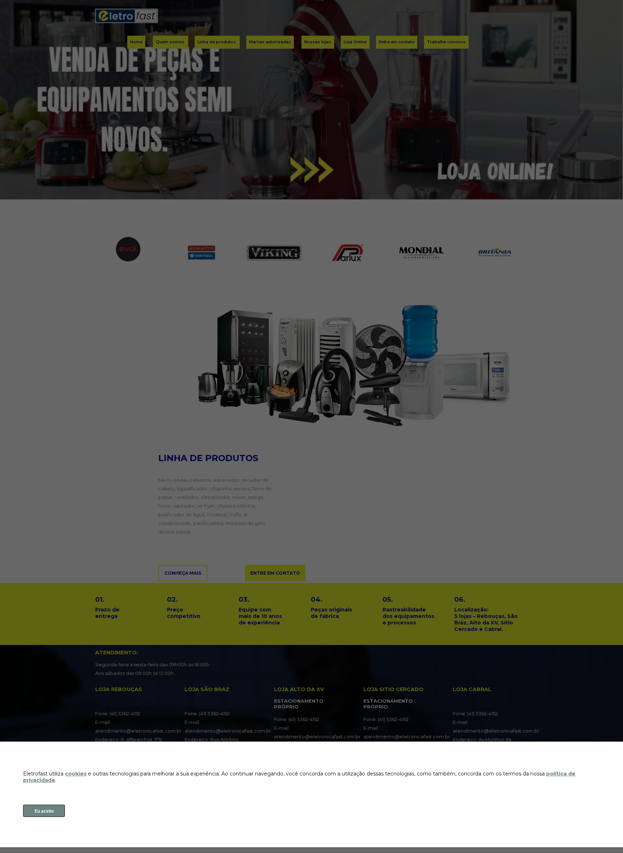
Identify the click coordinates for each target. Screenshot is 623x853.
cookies (76, 773)
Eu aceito (44, 811)
